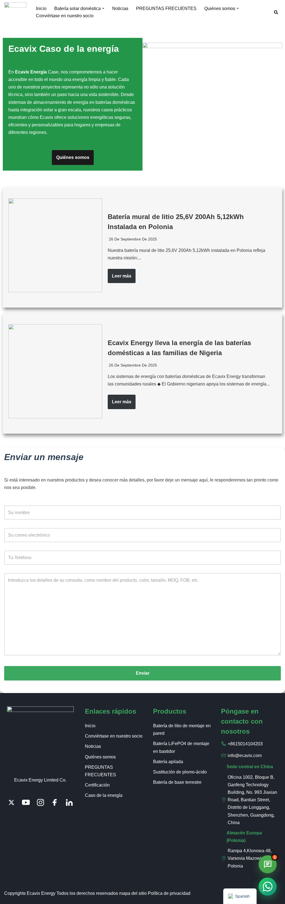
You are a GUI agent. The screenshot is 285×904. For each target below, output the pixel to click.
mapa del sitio (133, 893)
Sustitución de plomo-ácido (180, 772)
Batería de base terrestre (177, 782)
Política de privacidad (169, 893)
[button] (103, 8)
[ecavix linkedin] (69, 802)
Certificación (97, 785)
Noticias (120, 8)
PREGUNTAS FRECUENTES (166, 8)
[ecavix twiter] (11, 802)
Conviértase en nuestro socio (65, 15)
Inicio (41, 8)
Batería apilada (168, 761)
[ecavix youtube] (26, 802)
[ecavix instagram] (40, 802)
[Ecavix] (15, 12)
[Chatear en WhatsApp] (268, 887)
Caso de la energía (103, 795)
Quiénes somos (100, 757)
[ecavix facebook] (55, 802)
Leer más (121, 276)
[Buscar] (276, 12)
